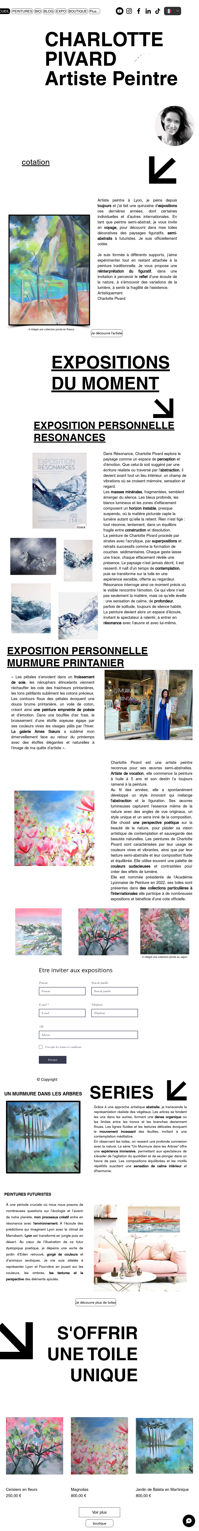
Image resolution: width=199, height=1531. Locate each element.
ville (41, 1026)
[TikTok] (157, 11)
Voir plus (99, 1512)
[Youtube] (119, 11)
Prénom (43, 982)
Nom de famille (100, 982)
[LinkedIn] (148, 11)
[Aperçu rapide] (34, 1446)
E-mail (43, 1004)
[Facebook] (138, 11)
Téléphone (97, 1004)
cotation (36, 161)
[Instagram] (129, 11)
